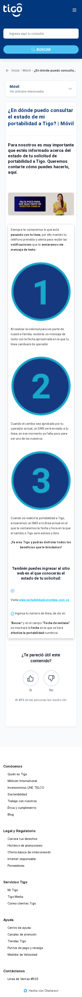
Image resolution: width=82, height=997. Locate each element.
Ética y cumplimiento (22, 807)
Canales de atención (22, 934)
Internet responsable (22, 859)
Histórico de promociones (25, 845)
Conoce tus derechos (22, 839)
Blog (11, 814)
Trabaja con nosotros (22, 801)
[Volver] (7, 70)
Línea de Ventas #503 (23, 979)
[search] (41, 33)
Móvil (27, 70)
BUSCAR (44, 49)
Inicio (15, 70)
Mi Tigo (13, 890)
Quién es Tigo (17, 774)
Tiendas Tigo (17, 941)
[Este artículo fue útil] (30, 678)
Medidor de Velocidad (22, 954)
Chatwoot (51, 990)
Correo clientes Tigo (22, 903)
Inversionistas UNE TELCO (26, 787)
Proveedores (16, 865)
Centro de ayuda (19, 927)
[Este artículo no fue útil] (51, 678)
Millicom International (22, 781)
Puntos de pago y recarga (25, 948)
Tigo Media (15, 896)
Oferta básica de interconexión (29, 852)
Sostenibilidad (17, 794)
